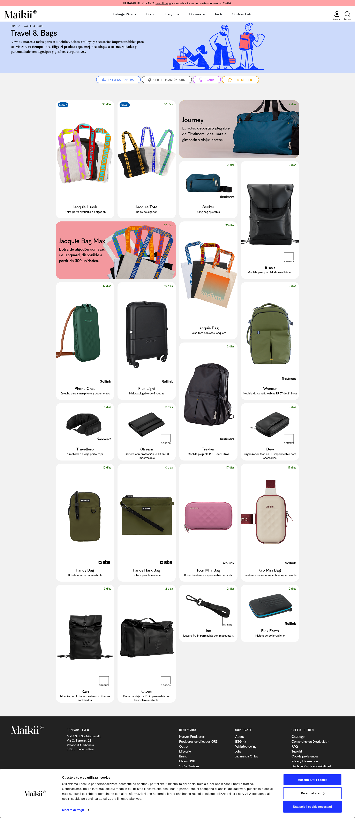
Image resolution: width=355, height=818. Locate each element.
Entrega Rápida (124, 14)
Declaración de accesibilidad (311, 766)
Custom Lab (241, 14)
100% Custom (189, 766)
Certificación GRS (169, 79)
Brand (151, 14)
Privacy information (305, 761)
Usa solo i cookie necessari (312, 806)
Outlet (183, 746)
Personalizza (310, 793)
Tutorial (297, 751)
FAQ (295, 746)
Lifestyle (185, 751)
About (239, 736)
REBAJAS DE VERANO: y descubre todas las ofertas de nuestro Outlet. (177, 3)
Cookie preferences (305, 756)
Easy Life (172, 14)
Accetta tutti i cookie (312, 779)
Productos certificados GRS (198, 741)
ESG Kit (240, 741)
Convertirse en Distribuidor (310, 741)
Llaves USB (187, 761)
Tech (218, 14)
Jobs (238, 751)
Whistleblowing (245, 746)
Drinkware (197, 14)
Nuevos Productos (192, 736)
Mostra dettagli (73, 810)
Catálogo (298, 736)
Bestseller (243, 79)
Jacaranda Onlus (246, 756)
